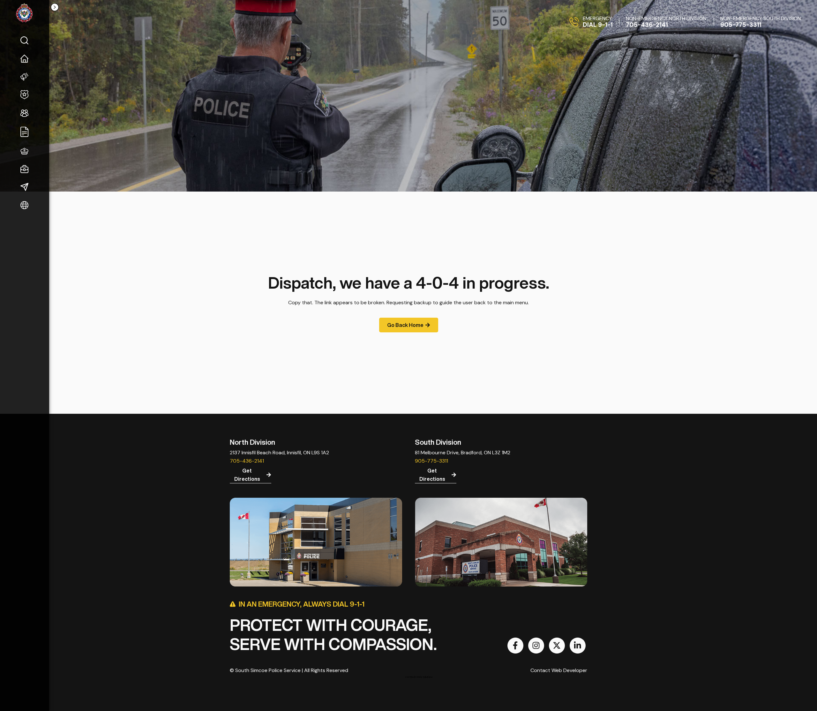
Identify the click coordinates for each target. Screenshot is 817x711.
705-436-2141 (247, 461)
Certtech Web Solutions (419, 676)
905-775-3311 (431, 461)
